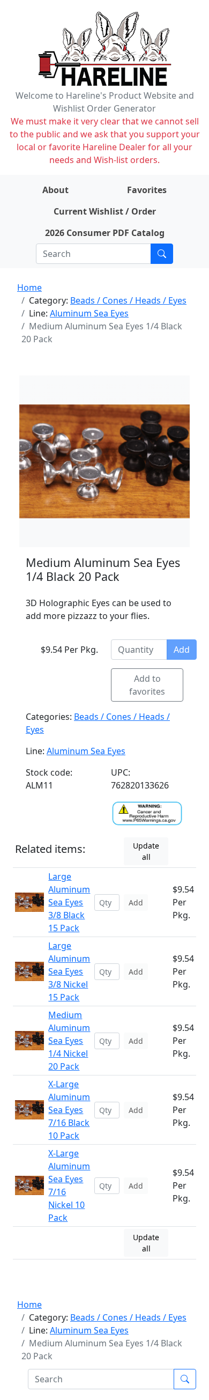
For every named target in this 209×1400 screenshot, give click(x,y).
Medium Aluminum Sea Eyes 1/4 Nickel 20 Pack (69, 1040)
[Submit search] (162, 254)
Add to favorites (147, 685)
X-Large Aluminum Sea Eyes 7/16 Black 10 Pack (69, 1109)
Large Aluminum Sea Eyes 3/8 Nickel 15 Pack (69, 971)
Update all (146, 851)
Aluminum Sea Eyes (89, 313)
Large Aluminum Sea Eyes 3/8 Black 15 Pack (69, 902)
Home (29, 287)
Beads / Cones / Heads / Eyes (128, 300)
